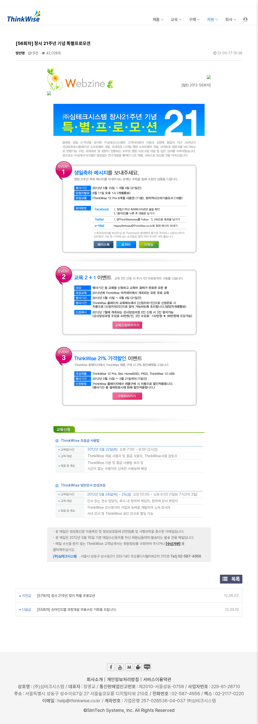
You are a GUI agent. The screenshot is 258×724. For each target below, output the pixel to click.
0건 (35, 53)
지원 (211, 19)
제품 (157, 19)
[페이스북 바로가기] (111, 667)
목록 (235, 579)
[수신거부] (173, 544)
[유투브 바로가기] (120, 667)
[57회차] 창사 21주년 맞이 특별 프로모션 (65, 596)
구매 (193, 19)
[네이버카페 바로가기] (138, 667)
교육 (175, 19)
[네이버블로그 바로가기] (147, 667)
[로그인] (245, 16)
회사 (229, 19)
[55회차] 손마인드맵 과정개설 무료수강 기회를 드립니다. (76, 610)
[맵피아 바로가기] (129, 667)
